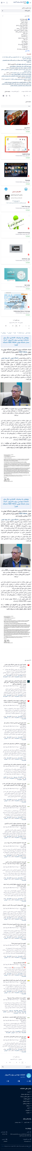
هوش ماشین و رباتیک (25, 1096)
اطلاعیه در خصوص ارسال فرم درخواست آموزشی (21, 68)
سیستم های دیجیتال (25, 1094)
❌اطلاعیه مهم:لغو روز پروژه (20, 962)
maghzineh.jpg (26, 154)
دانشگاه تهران (14, 358)
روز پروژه (15, 777)
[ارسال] (3, 1067)
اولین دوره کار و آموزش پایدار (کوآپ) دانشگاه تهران (14, 980)
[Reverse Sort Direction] (24, 95)
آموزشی (6, 738)
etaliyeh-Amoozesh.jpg (24, 233)
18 (12, 326)
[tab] (16, 16)
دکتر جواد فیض (5, 358)
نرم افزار (28, 1106)
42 (10, 1063)
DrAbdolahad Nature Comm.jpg (22, 311)
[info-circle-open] (6, 95)
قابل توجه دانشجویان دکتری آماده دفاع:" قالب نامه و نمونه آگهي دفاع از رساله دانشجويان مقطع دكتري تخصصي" (14, 785)
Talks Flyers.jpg (26, 206)
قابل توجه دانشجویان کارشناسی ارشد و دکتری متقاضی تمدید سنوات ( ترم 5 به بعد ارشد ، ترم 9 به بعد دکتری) (14, 863)
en (4, 2)
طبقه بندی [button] (27, 16)
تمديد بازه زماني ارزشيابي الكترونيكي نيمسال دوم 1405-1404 (15, 1037)
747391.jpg (27, 128)
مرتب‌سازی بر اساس (26, 8)
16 (19, 326)
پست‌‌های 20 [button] (15, 1057)
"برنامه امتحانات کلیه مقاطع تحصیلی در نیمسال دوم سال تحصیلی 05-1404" (14, 1018)
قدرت (28, 1092)
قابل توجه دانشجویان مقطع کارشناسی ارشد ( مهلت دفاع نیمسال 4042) (14, 885)
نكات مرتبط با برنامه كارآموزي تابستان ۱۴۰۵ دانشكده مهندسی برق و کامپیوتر (14, 925)
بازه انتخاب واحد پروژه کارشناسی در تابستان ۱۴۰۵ (15, 806)
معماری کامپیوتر (26, 1101)
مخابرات (28, 1113)
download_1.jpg (26, 259)
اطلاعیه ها (20, 675)
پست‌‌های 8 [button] (15, 320)
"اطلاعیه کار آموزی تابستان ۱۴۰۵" (18, 943)
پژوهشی (6, 717)
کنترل (28, 1108)
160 (5, 326)
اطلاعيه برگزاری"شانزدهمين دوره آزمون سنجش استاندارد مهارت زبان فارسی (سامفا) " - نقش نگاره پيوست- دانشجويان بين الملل (15, 682)
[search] (9, 95)
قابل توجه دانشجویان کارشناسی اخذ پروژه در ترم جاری (15, 843)
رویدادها (21, 1010)
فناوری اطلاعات (27, 1099)
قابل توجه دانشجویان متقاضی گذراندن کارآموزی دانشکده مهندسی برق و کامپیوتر (15, 824)
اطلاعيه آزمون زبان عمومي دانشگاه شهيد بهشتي (15, 664)
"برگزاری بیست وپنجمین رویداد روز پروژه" (16, 998)
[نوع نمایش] (3, 95)
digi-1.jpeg (27, 285)
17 (16, 326)
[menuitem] (28, 333)
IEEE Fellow (23, 352)
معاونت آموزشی (27, 1122)
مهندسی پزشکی (26, 1103)
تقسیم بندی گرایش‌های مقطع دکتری (23, 64)
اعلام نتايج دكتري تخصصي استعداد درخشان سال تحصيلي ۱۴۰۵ (15, 723)
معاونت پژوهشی (18, 1122)
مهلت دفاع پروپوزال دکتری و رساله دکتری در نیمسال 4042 (14, 906)
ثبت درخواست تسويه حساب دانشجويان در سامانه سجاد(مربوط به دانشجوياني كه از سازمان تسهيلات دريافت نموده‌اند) (15, 702)
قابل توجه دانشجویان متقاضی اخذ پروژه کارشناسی (15, 764)
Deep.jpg (27, 180)
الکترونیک (28, 1110)
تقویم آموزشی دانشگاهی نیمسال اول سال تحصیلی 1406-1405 (14, 744)
